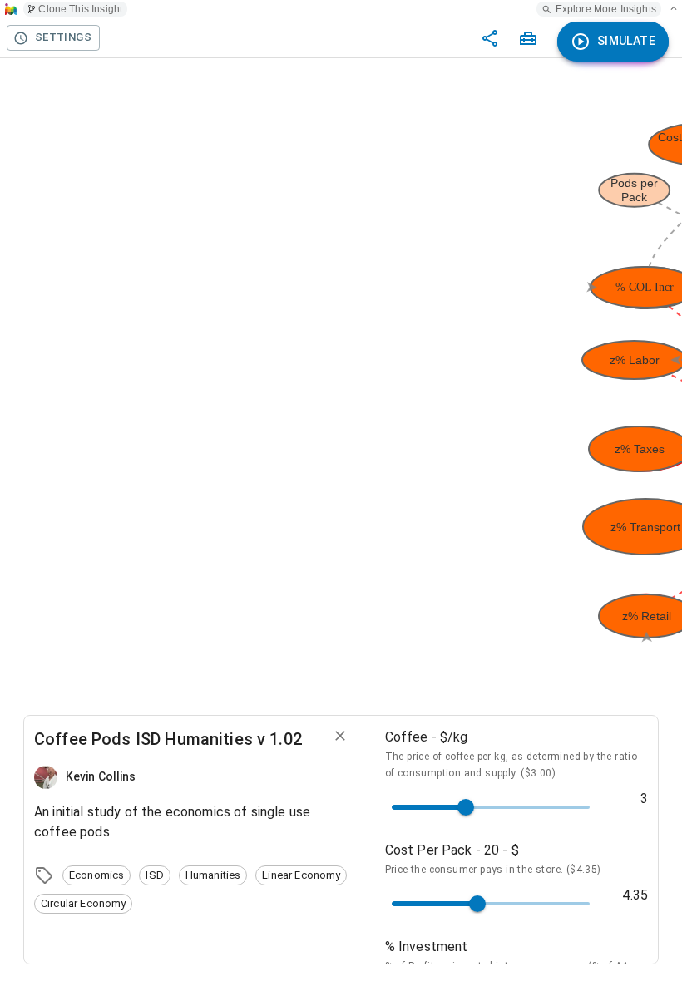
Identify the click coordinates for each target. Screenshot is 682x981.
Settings (63, 37)
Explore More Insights (606, 9)
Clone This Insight (80, 9)
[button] (96, 875)
